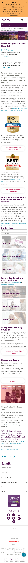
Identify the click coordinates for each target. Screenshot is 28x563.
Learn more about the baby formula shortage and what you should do (13, 223)
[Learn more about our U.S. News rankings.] (13, 125)
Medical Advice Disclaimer (14, 535)
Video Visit (17, 561)
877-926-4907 (5, 473)
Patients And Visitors (8, 477)
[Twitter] (13, 521)
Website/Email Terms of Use (14, 531)
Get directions (5, 56)
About (3, 491)
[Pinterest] (13, 518)
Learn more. (6, 67)
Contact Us (13, 528)
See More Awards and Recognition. (13, 190)
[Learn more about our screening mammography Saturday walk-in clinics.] (13, 394)
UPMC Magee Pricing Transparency (12, 457)
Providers (11, 561)
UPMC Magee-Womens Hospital (12, 25)
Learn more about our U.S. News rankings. (13, 148)
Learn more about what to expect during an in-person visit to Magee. (14, 351)
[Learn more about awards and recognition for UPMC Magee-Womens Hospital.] (13, 162)
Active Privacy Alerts (14, 541)
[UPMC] (6, 20)
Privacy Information (14, 538)
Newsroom (4, 487)
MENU (26, 18)
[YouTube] (19, 515)
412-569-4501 (5, 472)
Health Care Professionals (9, 482)
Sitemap (14, 544)
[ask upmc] (24, 555)
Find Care (6, 561)
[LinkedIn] (13, 515)
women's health (16, 282)
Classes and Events (12, 425)
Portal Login (22, 561)
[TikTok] (19, 518)
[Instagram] (8, 518)
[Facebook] (8, 515)
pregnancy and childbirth (8, 284)
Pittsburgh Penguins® (15, 443)
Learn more (14, 15)
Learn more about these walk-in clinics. (13, 380)
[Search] (22, 20)
